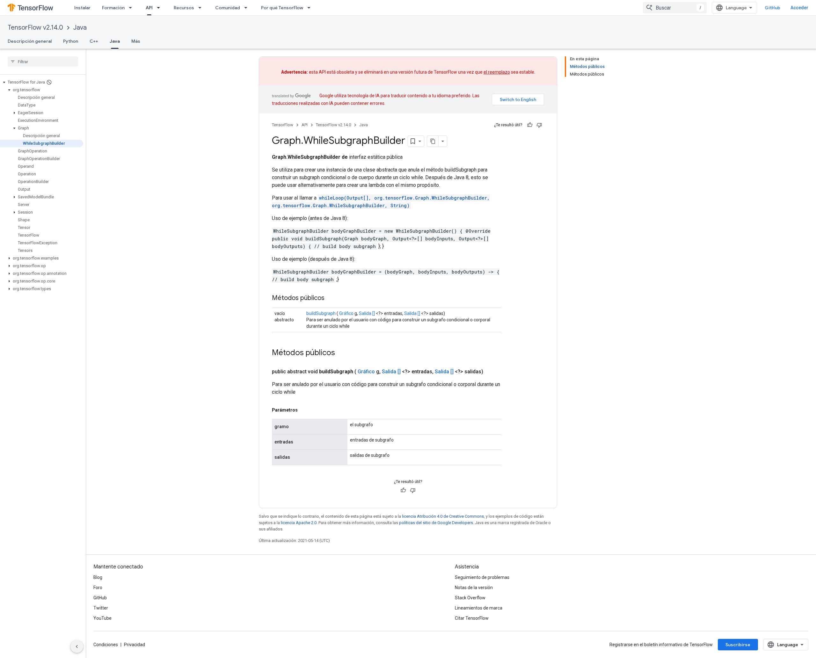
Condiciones (105, 644)
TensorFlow (282, 124)
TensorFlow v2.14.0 (35, 28)
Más (135, 41)
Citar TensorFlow (472, 618)
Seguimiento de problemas (482, 577)
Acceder (799, 7)
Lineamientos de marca (478, 607)
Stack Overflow (470, 597)
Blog (97, 577)
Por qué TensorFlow (282, 8)
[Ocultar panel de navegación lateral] (76, 646)
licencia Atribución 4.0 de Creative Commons (443, 516)
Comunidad (227, 8)
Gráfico (346, 313)
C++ (94, 41)
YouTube (102, 618)
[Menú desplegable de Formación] (132, 7)
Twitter (100, 607)
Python (70, 41)
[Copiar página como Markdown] (433, 141)
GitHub (772, 8)
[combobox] (675, 7)
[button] (41, 82)
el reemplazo (497, 72)
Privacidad (134, 644)
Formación (113, 8)
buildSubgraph (321, 313)
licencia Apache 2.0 (299, 522)
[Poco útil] (539, 125)
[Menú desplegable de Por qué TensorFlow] (310, 7)
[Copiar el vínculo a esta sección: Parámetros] (304, 410)
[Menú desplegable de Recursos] (201, 7)
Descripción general (30, 41)
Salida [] (367, 313)
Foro (97, 587)
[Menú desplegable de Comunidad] (247, 7)
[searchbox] (43, 61)
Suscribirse (737, 644)
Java (80, 28)
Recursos (184, 8)
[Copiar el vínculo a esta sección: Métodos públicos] (330, 298)
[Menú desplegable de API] (160, 7)
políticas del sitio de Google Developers (436, 522)
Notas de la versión (474, 587)
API (149, 8)
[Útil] (530, 125)
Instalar (82, 8)
